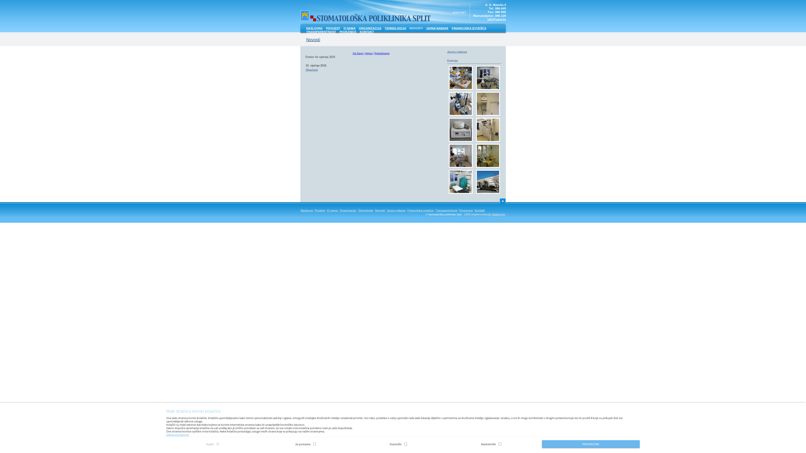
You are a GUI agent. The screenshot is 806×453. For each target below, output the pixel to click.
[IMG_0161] (488, 78)
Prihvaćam (590, 444)
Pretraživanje (382, 53)
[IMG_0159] (488, 104)
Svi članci (358, 53)
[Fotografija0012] (488, 182)
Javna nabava (457, 51)
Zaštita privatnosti (177, 435)
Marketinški (488, 444)
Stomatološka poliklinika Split (366, 14)
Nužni (210, 444)
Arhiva (369, 53)
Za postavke (302, 444)
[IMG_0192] (460, 104)
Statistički (396, 444)
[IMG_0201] (460, 78)
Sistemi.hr (498, 214)
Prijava (801, 5)
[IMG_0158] (488, 130)
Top (503, 200)
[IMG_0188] (460, 156)
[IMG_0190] (460, 130)
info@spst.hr (496, 19)
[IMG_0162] (460, 182)
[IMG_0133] (488, 156)
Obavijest (312, 70)
